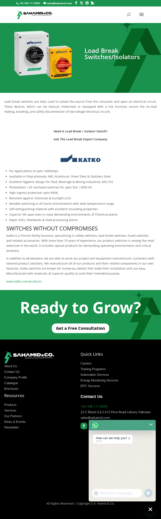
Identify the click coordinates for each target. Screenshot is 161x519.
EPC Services (90, 386)
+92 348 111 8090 (94, 406)
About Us (10, 366)
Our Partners (13, 416)
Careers (86, 363)
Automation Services (94, 374)
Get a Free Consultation (80, 328)
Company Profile (15, 377)
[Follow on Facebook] (83, 426)
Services (10, 410)
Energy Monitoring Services (99, 380)
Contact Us (12, 371)
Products (10, 405)
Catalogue (11, 383)
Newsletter (11, 427)
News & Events (15, 421)
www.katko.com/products (24, 281)
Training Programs (93, 369)
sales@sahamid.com (95, 417)
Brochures (11, 388)
